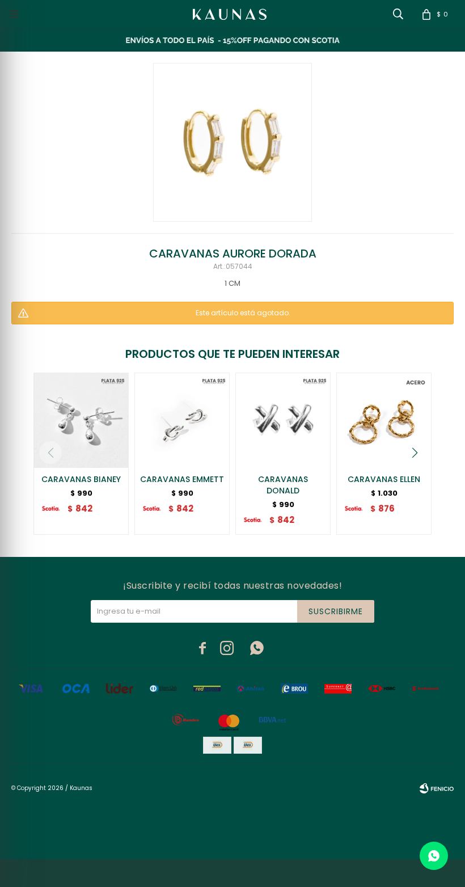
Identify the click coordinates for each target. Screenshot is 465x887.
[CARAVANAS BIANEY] (81, 420)
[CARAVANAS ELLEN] (384, 420)
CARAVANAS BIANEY (81, 479)
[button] (414, 452)
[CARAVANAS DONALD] (283, 420)
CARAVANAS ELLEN (384, 479)
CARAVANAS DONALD (283, 485)
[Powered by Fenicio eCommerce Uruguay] (437, 788)
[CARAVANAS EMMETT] (182, 420)
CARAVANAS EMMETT (182, 479)
